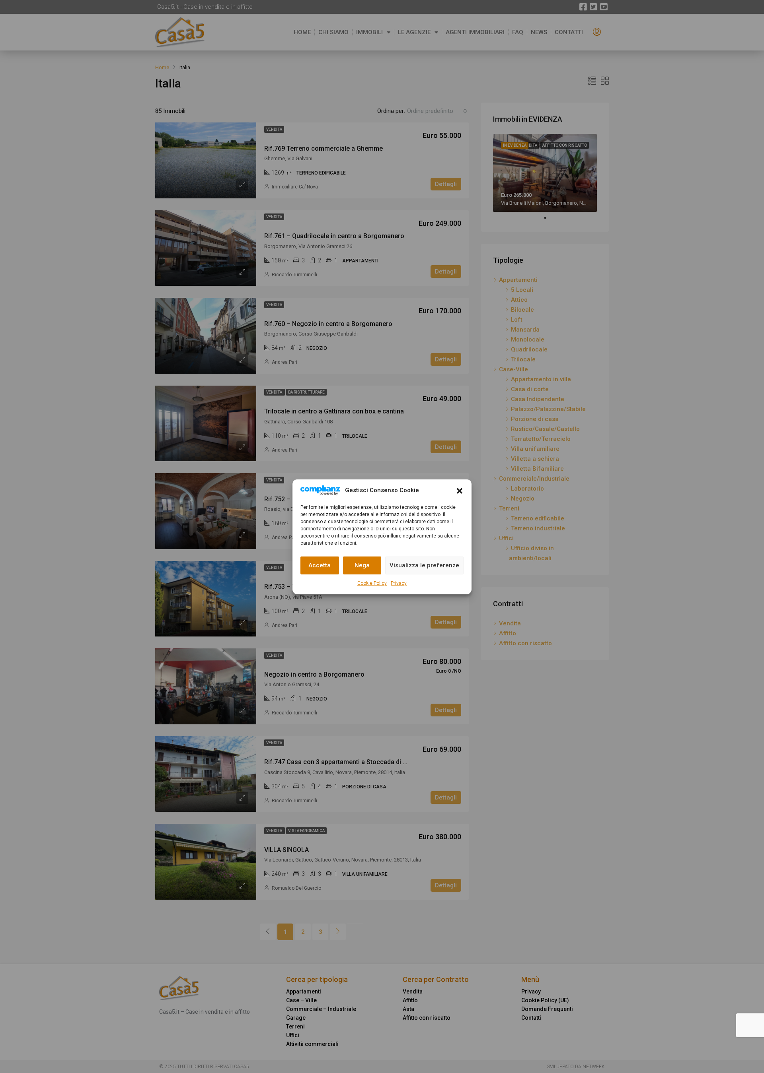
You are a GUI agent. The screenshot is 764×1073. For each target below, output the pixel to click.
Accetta (319, 565)
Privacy (399, 583)
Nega (362, 565)
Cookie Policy (372, 583)
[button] (460, 490)
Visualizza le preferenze (424, 565)
